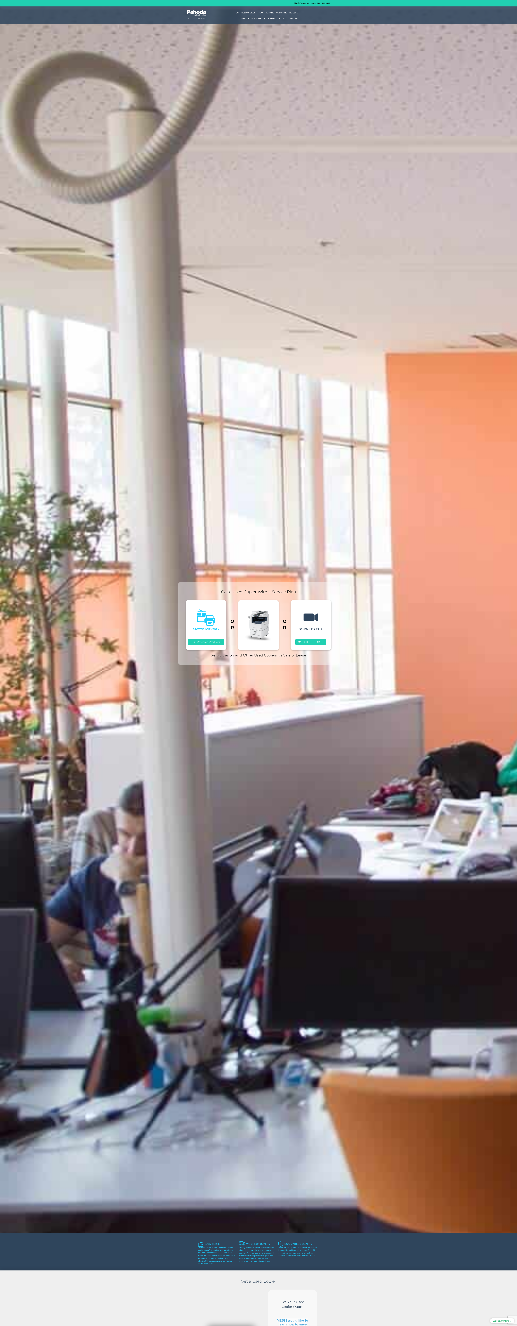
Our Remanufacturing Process (278, 12)
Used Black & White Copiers (258, 18)
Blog (282, 18)
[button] (310, 642)
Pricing (293, 18)
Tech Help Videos (245, 12)
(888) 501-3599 (323, 3)
